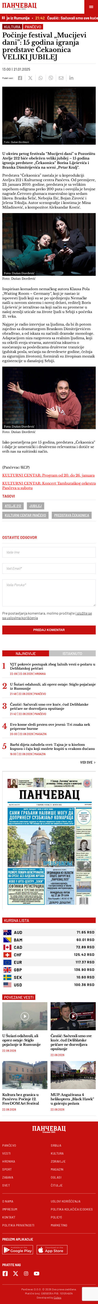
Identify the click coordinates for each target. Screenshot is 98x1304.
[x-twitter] (15, 1273)
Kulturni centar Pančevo (25, 515)
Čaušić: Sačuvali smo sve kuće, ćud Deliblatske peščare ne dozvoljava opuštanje (49, 706)
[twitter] (30, 78)
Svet (6, 1185)
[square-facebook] (5, 1273)
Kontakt (8, 1217)
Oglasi (56, 1177)
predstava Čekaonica (71, 515)
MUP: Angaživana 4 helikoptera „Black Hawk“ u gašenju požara (72, 1099)
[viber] (51, 78)
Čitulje (57, 1185)
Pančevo (33, 26)
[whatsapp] (40, 78)
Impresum (9, 1209)
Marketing (59, 1225)
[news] (24, 1016)
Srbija (56, 1145)
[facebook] (20, 78)
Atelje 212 (13, 506)
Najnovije (26, 653)
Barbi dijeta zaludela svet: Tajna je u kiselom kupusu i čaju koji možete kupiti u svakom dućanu (52, 747)
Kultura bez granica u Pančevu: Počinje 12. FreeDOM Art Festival (20, 1099)
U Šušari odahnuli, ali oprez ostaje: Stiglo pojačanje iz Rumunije (53, 686)
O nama (7, 1201)
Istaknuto (72, 653)
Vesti (6, 1153)
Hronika (40, 673)
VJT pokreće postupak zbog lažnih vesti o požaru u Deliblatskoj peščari (52, 666)
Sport (7, 1169)
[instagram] (26, 1273)
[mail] (61, 78)
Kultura (12, 26)
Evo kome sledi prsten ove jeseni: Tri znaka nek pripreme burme (50, 726)
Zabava (7, 1177)
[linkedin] (71, 78)
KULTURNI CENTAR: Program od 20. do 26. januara (48, 475)
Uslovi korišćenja (65, 1201)
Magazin (40, 733)
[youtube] (36, 1273)
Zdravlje (58, 1161)
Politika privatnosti (18, 1225)
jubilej (35, 506)
